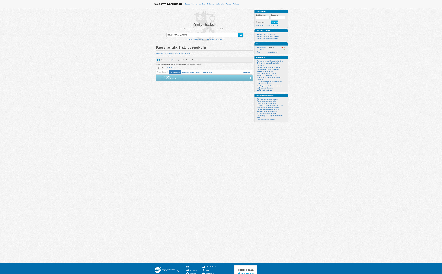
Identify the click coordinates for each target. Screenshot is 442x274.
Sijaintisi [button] (189, 39)
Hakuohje (219, 39)
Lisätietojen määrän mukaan (191, 72)
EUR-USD (260, 50)
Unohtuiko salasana (272, 25)
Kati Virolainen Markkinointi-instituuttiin (270, 61)
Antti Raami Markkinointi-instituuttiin (269, 67)
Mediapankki (220, 4)
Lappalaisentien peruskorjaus (266, 103)
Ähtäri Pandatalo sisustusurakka (267, 111)
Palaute (228, 4)
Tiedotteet (236, 4)
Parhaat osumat (175, 72)
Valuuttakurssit (273, 52)
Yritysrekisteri (160, 53)
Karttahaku (210, 39)
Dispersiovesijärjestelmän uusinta (268, 109)
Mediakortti (210, 4)
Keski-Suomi (171, 68)
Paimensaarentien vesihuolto (266, 101)
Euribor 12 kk (261, 48)
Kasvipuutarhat (185, 53)
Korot (258, 52)
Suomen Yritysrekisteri (266, 34)
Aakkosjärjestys (207, 72)
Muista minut (261, 22)
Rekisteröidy (260, 25)
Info (203, 4)
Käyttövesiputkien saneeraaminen (268, 99)
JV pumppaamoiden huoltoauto (267, 113)
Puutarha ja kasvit (172, 53)
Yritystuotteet (196, 4)
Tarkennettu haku (199, 39)
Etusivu (187, 4)
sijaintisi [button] (172, 60)
